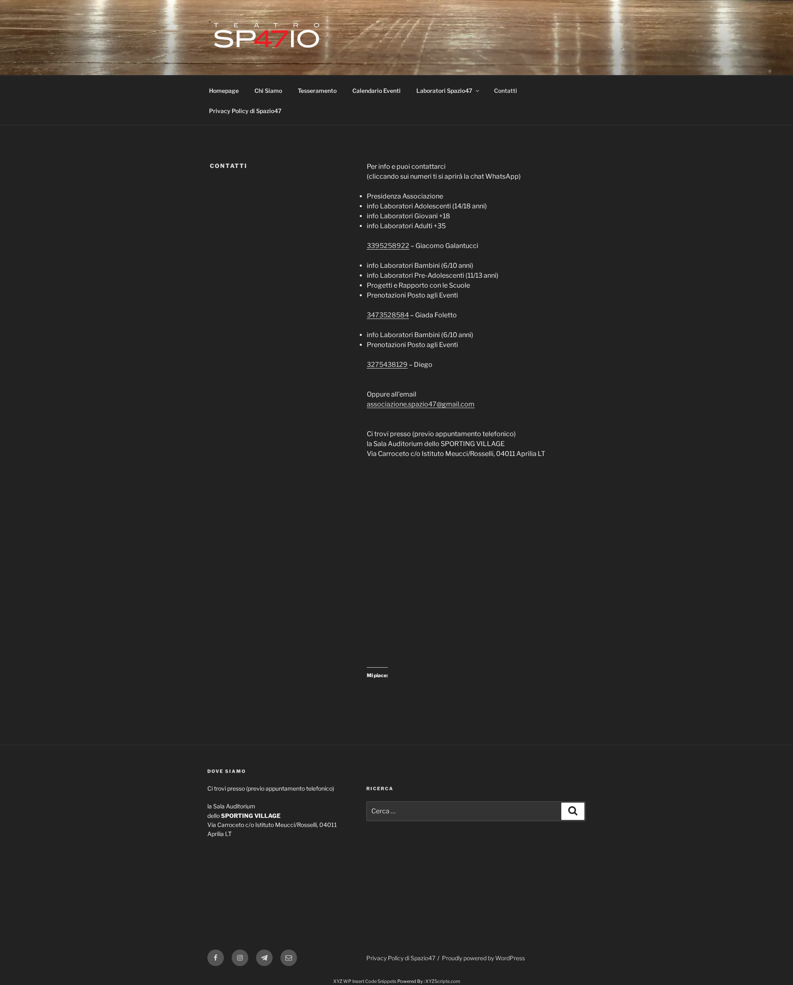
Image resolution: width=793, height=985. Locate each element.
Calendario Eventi (376, 90)
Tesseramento (317, 90)
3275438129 (387, 364)
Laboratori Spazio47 (444, 90)
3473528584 (388, 315)
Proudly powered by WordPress (483, 957)
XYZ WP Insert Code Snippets (364, 981)
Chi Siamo (268, 90)
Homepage (224, 90)
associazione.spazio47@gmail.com (421, 404)
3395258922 (388, 246)
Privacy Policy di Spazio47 (245, 110)
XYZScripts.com (442, 981)
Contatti (505, 90)
